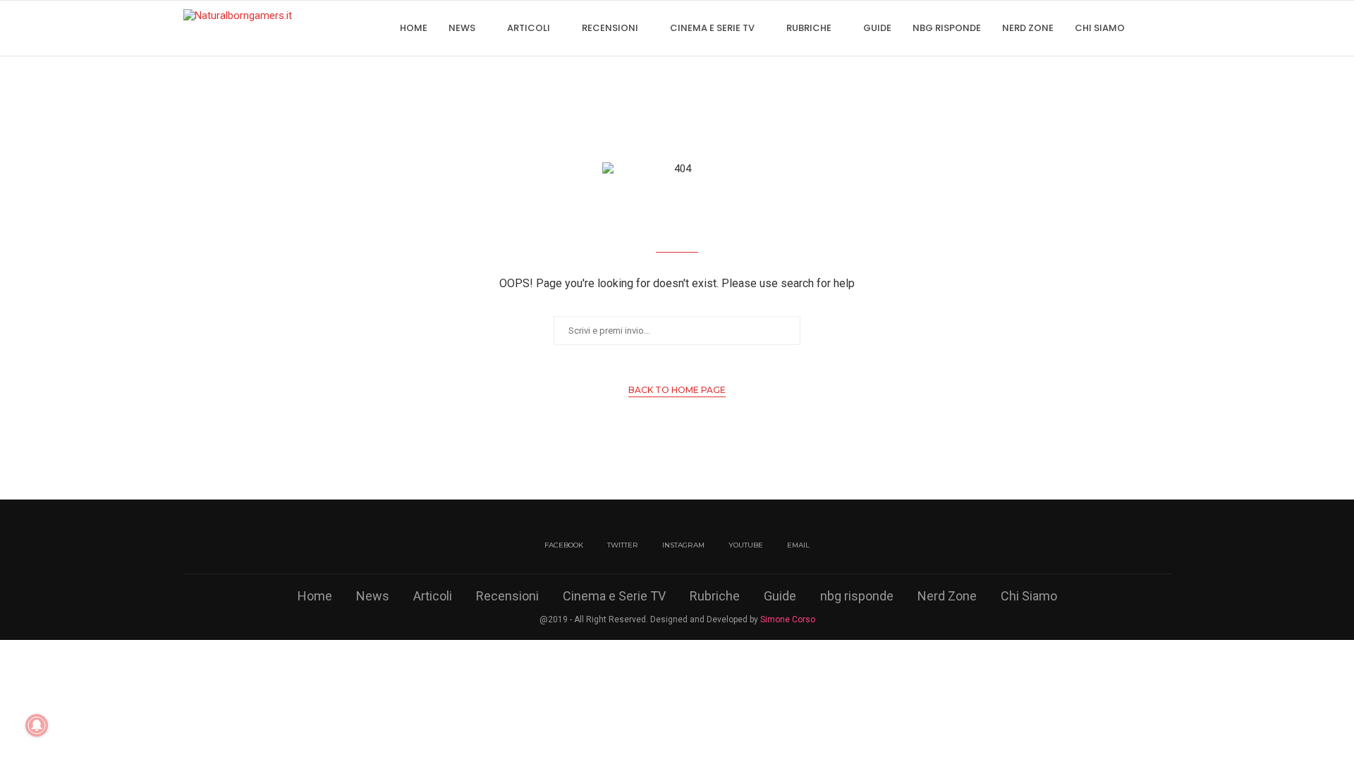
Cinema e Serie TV (712, 28)
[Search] (1164, 28)
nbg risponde (947, 28)
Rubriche (808, 28)
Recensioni (610, 28)
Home (413, 28)
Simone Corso (787, 619)
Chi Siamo (1100, 28)
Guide (877, 28)
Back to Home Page (677, 390)
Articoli (528, 28)
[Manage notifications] (36, 725)
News (462, 28)
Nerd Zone (1028, 28)
